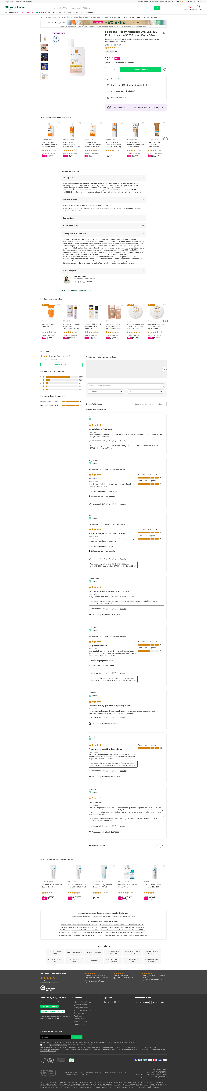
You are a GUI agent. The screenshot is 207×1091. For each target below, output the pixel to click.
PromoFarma (47, 17)
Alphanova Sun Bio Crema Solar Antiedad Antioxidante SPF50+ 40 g (122, 925)
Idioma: (193, 2)
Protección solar (67, 17)
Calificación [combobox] (94, 391)
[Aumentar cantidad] (114, 69)
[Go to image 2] (44, 47)
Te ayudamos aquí (49, 1006)
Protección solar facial (81, 17)
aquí (58, 1018)
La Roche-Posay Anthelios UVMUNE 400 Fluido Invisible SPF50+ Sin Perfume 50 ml (124, 447)
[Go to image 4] (44, 66)
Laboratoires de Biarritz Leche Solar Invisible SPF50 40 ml (79, 925)
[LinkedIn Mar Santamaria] (79, 281)
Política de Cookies (160, 1076)
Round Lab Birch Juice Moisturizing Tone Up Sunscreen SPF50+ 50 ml (81, 932)
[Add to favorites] (165, 69)
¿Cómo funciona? (81, 1005)
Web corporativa (80, 1022)
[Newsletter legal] (41, 1045)
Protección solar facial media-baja (123, 916)
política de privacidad (58, 1045)
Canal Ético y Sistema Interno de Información (152, 1078)
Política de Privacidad (48, 1051)
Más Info (159, 107)
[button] (95, 368)
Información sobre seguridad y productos (76, 290)
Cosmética (56, 17)
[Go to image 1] (44, 38)
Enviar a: (178, 2)
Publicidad (78, 1016)
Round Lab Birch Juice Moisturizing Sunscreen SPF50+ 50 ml (126, 932)
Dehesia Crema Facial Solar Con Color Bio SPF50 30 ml (79, 927)
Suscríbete (77, 1037)
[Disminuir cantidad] (107, 69)
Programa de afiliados (82, 1010)
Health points (79, 1019)
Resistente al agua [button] (112, 52)
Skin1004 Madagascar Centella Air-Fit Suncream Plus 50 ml (79, 930)
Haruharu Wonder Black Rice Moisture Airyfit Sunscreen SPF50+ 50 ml (126, 935)
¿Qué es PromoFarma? (83, 1002)
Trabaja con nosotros (82, 1008)
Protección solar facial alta (101, 916)
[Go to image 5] (44, 76)
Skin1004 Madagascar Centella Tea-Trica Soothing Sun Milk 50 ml (123, 930)
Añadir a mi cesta (141, 70)
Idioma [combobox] (132, 391)
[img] (76, 57)
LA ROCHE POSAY (111, 45)
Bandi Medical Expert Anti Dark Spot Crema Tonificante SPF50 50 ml (122, 927)
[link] (55, 356)
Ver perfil (89, 282)
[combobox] (153, 404)
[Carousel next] (165, 139)
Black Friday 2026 (80, 1024)
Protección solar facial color (99, 17)
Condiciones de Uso (160, 1071)
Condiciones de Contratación (157, 1073)
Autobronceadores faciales (81, 916)
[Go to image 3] (44, 57)
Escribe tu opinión (61, 365)
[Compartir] (164, 32)
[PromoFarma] (15, 8)
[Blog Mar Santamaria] (83, 281)
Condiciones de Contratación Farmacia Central (151, 1074)
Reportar (123, 441)
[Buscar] (157, 8)
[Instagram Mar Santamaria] (75, 281)
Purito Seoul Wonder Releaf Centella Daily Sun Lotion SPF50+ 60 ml (79, 935)
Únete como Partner (82, 1013)
